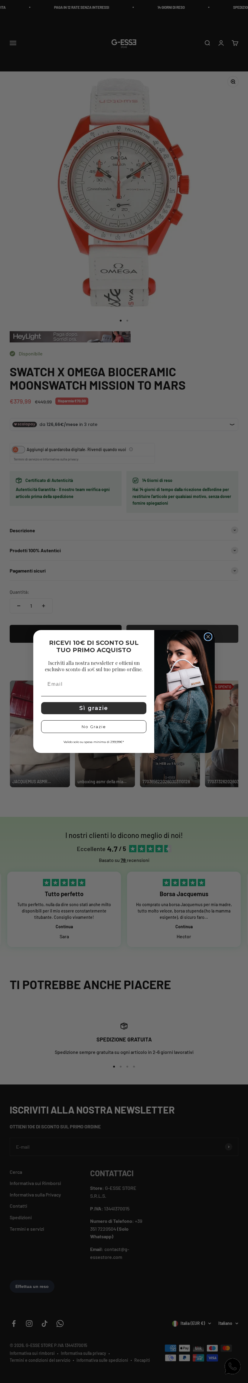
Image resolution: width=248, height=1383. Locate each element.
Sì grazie (93, 708)
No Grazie (94, 726)
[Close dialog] (208, 636)
